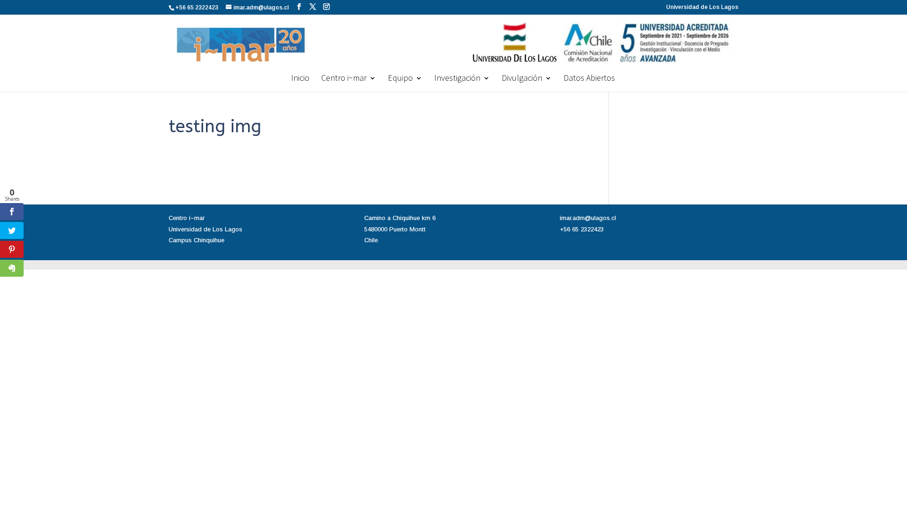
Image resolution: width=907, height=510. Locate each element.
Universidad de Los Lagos (702, 7)
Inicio (300, 79)
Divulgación (522, 79)
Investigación (457, 79)
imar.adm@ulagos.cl (588, 217)
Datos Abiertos (589, 79)
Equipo (400, 79)
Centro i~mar (344, 79)
